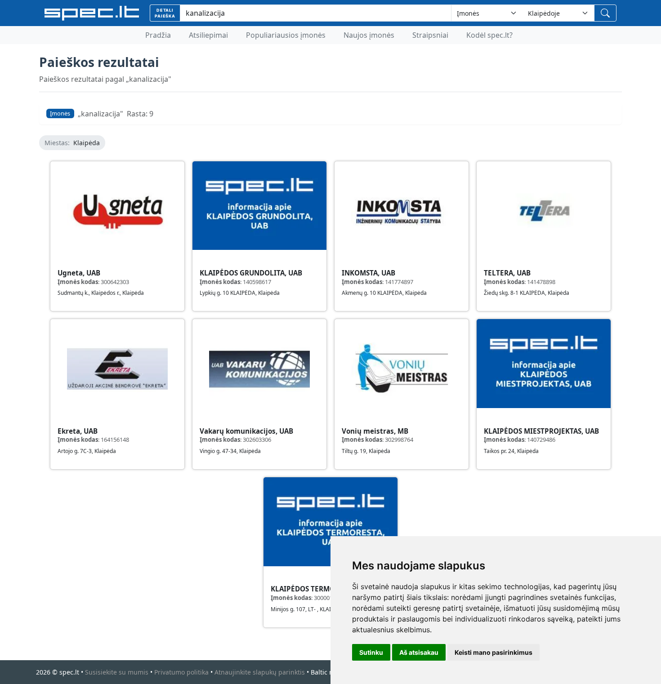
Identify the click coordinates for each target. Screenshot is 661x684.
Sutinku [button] (371, 652)
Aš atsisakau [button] (418, 652)
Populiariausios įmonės (286, 35)
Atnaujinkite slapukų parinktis (259, 672)
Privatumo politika (181, 672)
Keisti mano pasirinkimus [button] (493, 652)
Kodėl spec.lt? (489, 35)
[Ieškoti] (605, 13)
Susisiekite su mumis (116, 672)
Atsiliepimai (208, 35)
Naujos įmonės (369, 35)
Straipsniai (430, 35)
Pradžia (158, 35)
